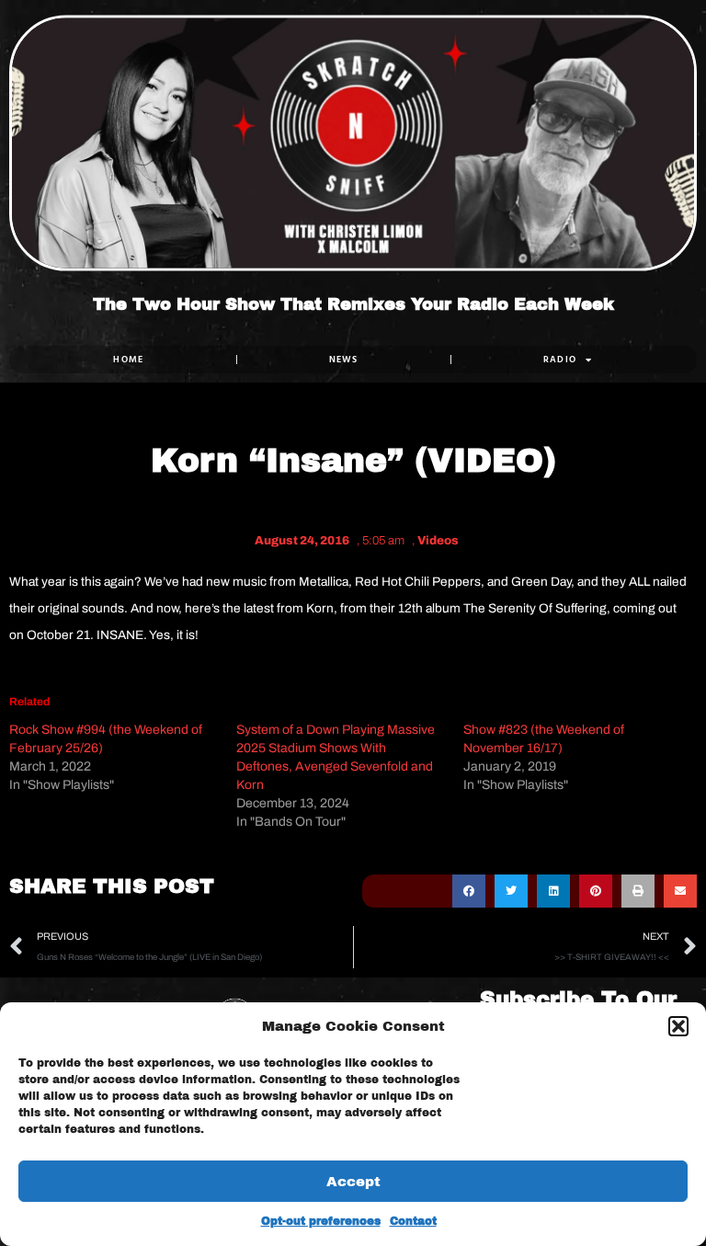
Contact (413, 1221)
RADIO (560, 359)
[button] (678, 1026)
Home (128, 359)
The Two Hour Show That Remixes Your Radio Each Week (353, 305)
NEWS (344, 359)
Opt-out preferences (321, 1221)
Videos (438, 540)
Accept (353, 1181)
